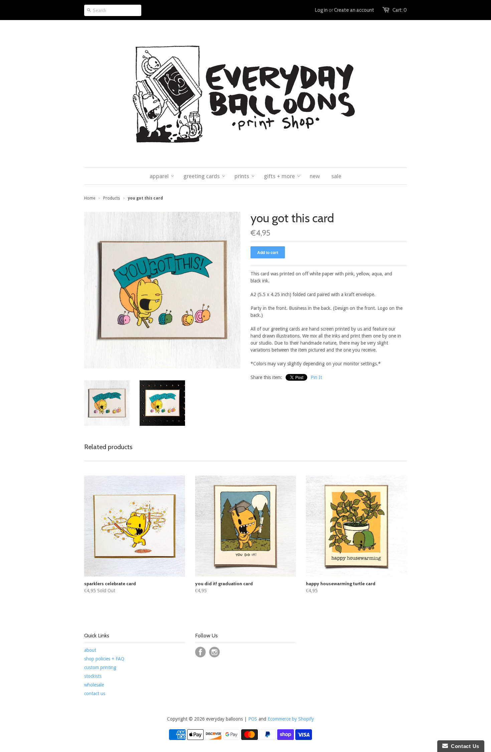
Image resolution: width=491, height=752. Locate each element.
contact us (94, 693)
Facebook (200, 652)
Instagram (214, 652)
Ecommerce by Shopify (291, 719)
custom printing (100, 667)
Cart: (399, 10)
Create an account (354, 10)
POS (252, 719)
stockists (93, 676)
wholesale (94, 684)
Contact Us (463, 746)
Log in (321, 10)
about (90, 650)
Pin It (316, 377)
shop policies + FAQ (104, 658)
